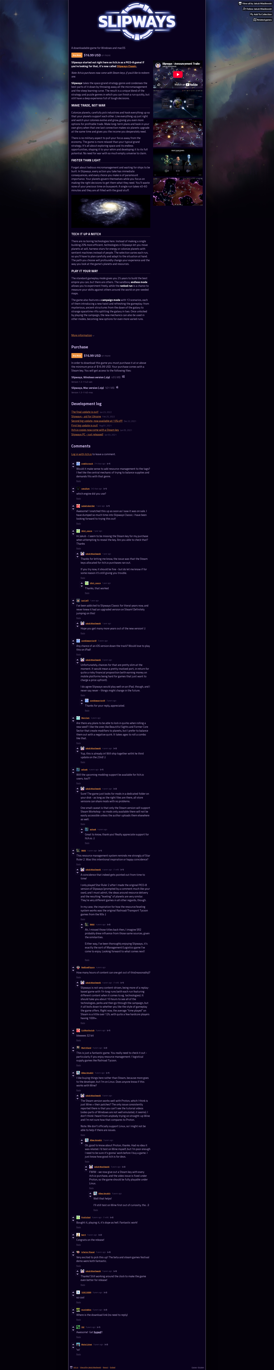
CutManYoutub (87, 1030)
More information (81, 335)
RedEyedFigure (87, 967)
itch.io (75, 1367)
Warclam (85, 717)
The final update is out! (84, 412)
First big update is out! (84, 425)
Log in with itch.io (81, 454)
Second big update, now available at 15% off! (97, 421)
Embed (112, 1367)
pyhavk (84, 769)
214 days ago (99, 463)
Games (194, 1367)
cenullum (85, 488)
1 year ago (100, 505)
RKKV (83, 850)
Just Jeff (85, 600)
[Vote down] (73, 466)
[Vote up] (73, 463)
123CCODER (86, 1292)
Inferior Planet (88, 1252)
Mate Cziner (86, 1344)
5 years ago (100, 1030)
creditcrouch (87, 463)
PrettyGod (85, 1217)
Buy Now (77, 55)
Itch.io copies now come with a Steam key (95, 430)
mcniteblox (86, 1309)
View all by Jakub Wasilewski (90, 1367)
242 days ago (96, 488)
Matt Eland (86, 1047)
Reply (78, 481)
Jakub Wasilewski (93, 553)
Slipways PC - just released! (87, 434)
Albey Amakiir (87, 1072)
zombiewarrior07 (89, 640)
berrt (83, 1234)
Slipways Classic (126, 66)
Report (105, 1367)
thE (82, 1327)
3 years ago (103, 640)
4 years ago (96, 717)
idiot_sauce (86, 530)
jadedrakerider (88, 505)
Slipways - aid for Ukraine (86, 416)
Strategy (201, 1367)
